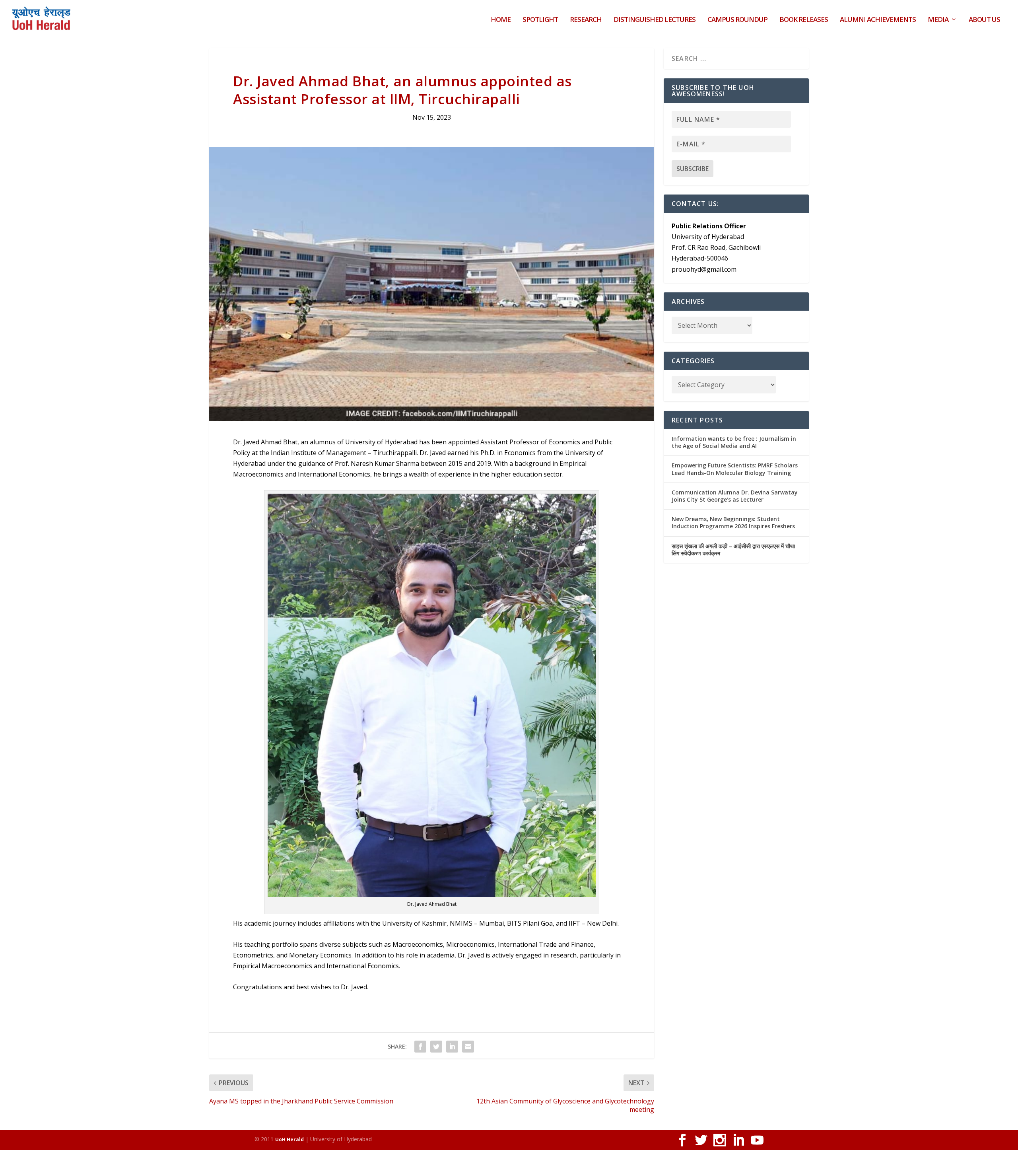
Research (586, 20)
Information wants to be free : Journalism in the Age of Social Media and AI (734, 442)
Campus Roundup (737, 20)
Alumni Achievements (878, 20)
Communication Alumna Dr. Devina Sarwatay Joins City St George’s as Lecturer (735, 495)
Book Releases (803, 20)
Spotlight (540, 20)
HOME (501, 20)
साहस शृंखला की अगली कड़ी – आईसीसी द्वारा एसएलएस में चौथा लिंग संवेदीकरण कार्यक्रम (733, 549)
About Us (984, 20)
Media (938, 20)
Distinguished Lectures (655, 20)
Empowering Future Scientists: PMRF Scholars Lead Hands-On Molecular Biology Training (735, 468)
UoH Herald (289, 1139)
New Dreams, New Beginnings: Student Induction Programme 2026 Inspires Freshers (733, 522)
